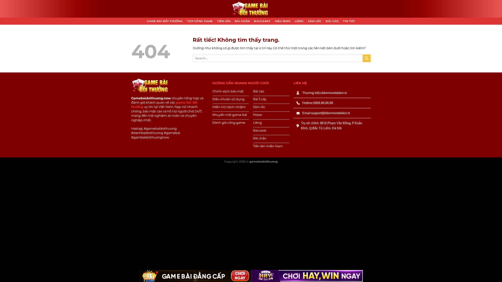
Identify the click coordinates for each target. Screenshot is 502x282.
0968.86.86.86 (323, 103)
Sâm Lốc (314, 21)
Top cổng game (200, 21)
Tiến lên (223, 21)
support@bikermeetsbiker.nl (330, 113)
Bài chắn (242, 21)
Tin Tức (349, 21)
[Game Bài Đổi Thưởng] (251, 9)
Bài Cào (332, 21)
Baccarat (262, 21)
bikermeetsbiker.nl (334, 93)
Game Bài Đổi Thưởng (165, 21)
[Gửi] (367, 58)
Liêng (299, 21)
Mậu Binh (282, 21)
